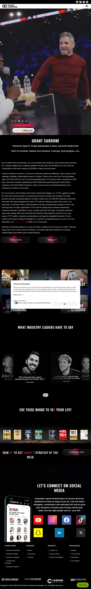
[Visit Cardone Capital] (55, 583)
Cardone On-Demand (10, 562)
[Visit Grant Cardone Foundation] (78, 580)
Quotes (73, 550)
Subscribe (74, 557)
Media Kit (52, 240)
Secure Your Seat (23, 125)
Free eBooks (75, 554)
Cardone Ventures (12, 567)
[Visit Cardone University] (10, 580)
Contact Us (53, 550)
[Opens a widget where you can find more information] (83, 585)
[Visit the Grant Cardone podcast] (74, 278)
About (30, 550)
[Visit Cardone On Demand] (32, 580)
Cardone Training (20, 222)
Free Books (75, 561)
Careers (31, 557)
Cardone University (13, 550)
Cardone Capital (12, 554)
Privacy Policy (54, 554)
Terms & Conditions (56, 557)
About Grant (16, 240)
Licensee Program (12, 557)
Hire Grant (31, 554)
